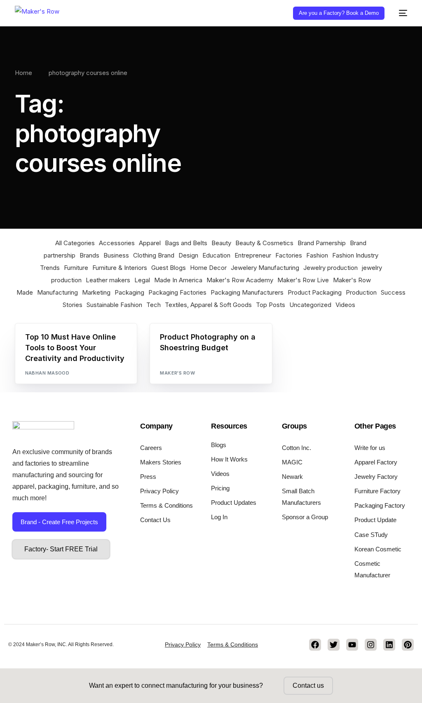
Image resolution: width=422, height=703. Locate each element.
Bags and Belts (186, 243)
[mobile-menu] (400, 13)
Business (116, 255)
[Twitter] (334, 645)
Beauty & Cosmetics (264, 243)
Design (188, 255)
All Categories (75, 243)
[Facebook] (315, 645)
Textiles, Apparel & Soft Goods (208, 305)
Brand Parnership (322, 243)
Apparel (150, 243)
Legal (142, 280)
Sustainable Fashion (114, 305)
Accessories (117, 243)
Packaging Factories (177, 292)
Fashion (317, 255)
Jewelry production (330, 268)
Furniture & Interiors (119, 268)
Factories (288, 255)
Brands (89, 255)
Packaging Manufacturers (247, 292)
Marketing (96, 292)
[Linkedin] (389, 645)
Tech (153, 305)
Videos (345, 305)
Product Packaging (315, 292)
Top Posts (270, 305)
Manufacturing (57, 292)
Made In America (178, 280)
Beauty (221, 243)
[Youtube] (352, 645)
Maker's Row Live (303, 280)
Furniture (76, 268)
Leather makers (108, 280)
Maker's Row (177, 373)
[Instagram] (371, 645)
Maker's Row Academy (239, 280)
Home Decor (208, 268)
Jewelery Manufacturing (265, 268)
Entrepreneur (252, 255)
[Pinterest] (408, 645)
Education (216, 255)
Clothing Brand (153, 255)
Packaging (129, 292)
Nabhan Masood (47, 373)
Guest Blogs (168, 268)
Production (361, 292)
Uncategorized (310, 305)
